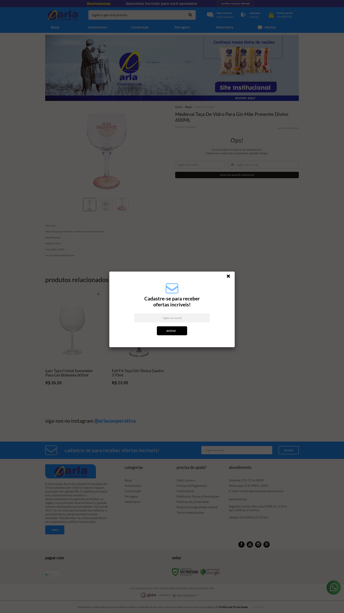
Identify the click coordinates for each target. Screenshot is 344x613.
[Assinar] (172, 330)
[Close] (230, 277)
